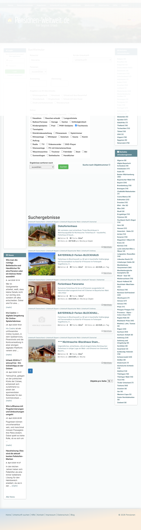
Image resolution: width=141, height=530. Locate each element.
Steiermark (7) (123, 363)
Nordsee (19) (122, 290)
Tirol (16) (120, 380)
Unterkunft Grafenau (88, 251)
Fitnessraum (61, 133)
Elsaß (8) (120, 211)
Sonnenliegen (38, 155)
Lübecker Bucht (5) (125, 259)
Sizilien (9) (121, 360)
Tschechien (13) (123, 128)
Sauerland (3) (122, 349)
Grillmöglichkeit (78, 122)
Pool (53, 126)
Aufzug (35, 140)
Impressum (51, 515)
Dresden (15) (122, 202)
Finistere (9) (122, 217)
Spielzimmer (76, 133)
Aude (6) (120, 172)
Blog (73, 515)
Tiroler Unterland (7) (125, 383)
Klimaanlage (38, 137)
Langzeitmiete (70, 118)
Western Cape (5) (124, 394)
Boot (78, 152)
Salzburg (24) (122, 338)
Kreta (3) (120, 243)
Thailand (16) (122, 125)
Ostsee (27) (122, 301)
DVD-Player (70, 144)
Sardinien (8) (122, 346)
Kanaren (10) (122, 237)
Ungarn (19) (122, 137)
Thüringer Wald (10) (125, 377)
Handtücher (68, 155)
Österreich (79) (123, 143)
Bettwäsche (54, 155)
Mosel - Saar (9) (123, 276)
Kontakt (40, 515)
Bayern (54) (122, 183)
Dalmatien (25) (123, 200)
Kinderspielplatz (39, 126)
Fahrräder (67, 152)
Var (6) (120, 391)
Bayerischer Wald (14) (126, 180)
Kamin (85, 137)
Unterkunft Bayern (52, 222)
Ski (85, 152)
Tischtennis (82, 126)
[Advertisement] (15, 124)
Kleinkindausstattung (42, 133)
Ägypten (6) (122, 140)
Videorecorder (54, 144)
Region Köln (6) (123, 318)
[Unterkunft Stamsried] (41, 235)
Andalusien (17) (123, 169)
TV (42, 144)
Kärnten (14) (122, 246)
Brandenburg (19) (124, 185)
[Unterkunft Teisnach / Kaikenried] (41, 293)
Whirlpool (52, 137)
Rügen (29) (121, 329)
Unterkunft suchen (21, 515)
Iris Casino (10, 328)
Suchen (63, 167)
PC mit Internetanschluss (59, 148)
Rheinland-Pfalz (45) (125, 321)
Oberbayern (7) (123, 298)
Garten (64, 122)
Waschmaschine (40, 152)
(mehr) (9, 307)
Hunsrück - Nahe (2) (125, 231)
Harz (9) (120, 225)
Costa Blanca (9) (124, 197)
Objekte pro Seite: (98, 381)
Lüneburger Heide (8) (126, 262)
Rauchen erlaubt (52, 118)
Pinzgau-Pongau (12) (125, 310)
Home (8, 515)
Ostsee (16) (122, 304)
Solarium (64, 137)
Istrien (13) (121, 234)
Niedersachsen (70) (125, 278)
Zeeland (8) (122, 402)
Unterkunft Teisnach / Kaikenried (92, 280)
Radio (35, 144)
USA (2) (120, 134)
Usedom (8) (122, 389)
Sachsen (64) (122, 332)
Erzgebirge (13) (123, 214)
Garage (54, 122)
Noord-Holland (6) (124, 281)
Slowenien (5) (122, 117)
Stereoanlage (38, 148)
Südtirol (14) (122, 371)
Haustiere (36, 118)
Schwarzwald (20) (124, 357)
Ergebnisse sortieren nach (41, 163)
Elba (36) (121, 208)
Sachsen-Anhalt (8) (125, 335)
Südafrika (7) (122, 122)
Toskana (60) (122, 385)
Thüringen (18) (123, 374)
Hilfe (33, 515)
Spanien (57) (122, 120)
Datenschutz (63, 515)
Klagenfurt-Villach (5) (126, 240)
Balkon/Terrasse (39, 122)
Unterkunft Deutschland (36, 222)
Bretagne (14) (122, 188)
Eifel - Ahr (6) (122, 205)
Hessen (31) (122, 228)
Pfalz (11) (121, 307)
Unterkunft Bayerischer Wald (70, 222)
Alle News (10, 497)
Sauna (75, 137)
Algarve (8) (121, 160)
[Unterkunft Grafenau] (41, 264)
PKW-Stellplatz (66, 126)
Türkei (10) (121, 131)
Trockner (55, 152)
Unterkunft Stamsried (89, 222)
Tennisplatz (37, 129)
